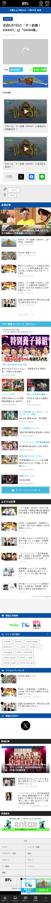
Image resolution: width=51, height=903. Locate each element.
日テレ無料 (37, 625)
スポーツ (5, 860)
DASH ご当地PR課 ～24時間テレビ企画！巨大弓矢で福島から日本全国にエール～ (34, 525)
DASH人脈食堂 (10, 658)
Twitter (25, 725)
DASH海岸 (8, 652)
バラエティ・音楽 (9, 853)
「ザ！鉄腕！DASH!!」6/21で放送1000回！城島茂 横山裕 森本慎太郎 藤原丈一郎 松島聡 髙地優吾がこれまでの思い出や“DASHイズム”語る (34, 510)
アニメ (30, 860)
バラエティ (13, 190)
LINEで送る (42, 177)
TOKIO (12, 195)
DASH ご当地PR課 (24, 652)
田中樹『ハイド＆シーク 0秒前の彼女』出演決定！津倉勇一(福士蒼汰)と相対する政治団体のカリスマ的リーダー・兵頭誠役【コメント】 (34, 586)
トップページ (8, 883)
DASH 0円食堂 (32, 642)
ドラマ (4, 847)
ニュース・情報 (34, 847)
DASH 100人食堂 (27, 663)
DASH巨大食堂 (10, 663)
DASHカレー (35, 647)
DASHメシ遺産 (26, 658)
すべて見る (24, 314)
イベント (31, 866)
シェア (31, 177)
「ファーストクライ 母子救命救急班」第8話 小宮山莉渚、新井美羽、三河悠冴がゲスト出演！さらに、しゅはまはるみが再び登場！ (34, 556)
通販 (4, 873)
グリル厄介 (21, 647)
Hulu (37, 69)
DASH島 (7, 642)
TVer (14, 69)
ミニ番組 (5, 866)
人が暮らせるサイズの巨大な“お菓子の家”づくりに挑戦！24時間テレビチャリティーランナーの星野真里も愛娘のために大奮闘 (34, 541)
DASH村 (18, 642)
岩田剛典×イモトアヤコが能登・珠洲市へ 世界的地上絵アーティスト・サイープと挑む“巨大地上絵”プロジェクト (34, 571)
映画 (29, 853)
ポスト (21, 177)
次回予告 (7, 19)
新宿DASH (8, 647)
